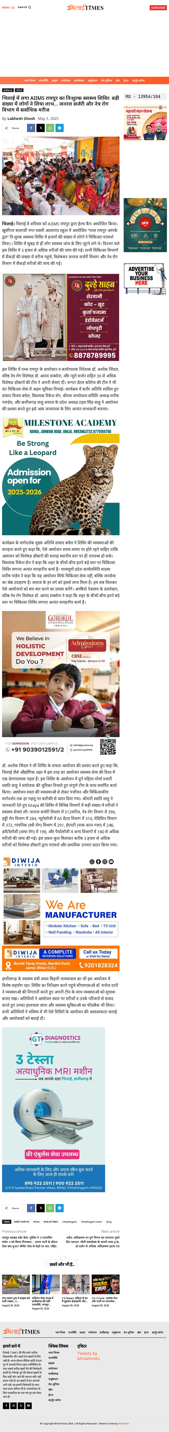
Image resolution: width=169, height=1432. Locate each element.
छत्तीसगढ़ (8, 90)
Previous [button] (129, 224)
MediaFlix (124, 1423)
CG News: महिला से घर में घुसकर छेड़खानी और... (75, 1299)
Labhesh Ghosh (21, 118)
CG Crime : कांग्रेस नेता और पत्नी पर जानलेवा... (104, 1299)
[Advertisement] (84, 46)
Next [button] (162, 224)
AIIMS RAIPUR (21, 1221)
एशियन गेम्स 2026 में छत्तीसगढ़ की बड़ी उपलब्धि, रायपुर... (42, 1301)
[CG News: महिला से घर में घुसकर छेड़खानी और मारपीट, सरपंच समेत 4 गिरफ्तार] (76, 1284)
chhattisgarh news (91, 1221)
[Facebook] (31, 128)
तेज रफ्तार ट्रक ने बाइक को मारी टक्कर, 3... (16, 1299)
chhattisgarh (69, 1221)
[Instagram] (13, 1405)
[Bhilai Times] (85, 7)
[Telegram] (59, 128)
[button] (25, 7)
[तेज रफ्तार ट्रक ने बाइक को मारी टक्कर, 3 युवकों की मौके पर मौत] (16, 1284)
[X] (40, 128)
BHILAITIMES (51, 1221)
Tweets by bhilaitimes (88, 1355)
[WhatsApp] (50, 128)
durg (108, 1221)
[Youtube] (28, 1405)
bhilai (36, 1221)
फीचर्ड (19, 90)
